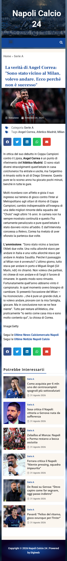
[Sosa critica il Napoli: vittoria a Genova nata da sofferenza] (14, 413)
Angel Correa (26, 132)
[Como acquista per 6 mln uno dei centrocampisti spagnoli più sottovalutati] (14, 387)
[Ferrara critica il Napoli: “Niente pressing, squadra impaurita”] (14, 465)
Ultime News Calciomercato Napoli (36, 335)
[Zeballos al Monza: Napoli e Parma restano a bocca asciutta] (14, 439)
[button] (11, 42)
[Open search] (61, 42)
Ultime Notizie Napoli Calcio (32, 339)
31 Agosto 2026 (38, 395)
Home (7, 56)
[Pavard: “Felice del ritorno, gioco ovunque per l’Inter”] (14, 516)
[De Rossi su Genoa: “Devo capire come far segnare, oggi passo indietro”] (14, 490)
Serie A (18, 56)
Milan (60, 132)
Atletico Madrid (46, 132)
